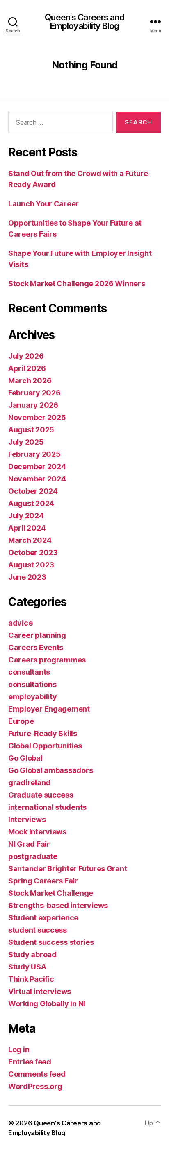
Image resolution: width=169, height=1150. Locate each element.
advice (20, 623)
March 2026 (29, 380)
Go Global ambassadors (50, 770)
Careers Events (35, 647)
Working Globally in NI (46, 1003)
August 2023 (31, 564)
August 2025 (31, 429)
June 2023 (27, 577)
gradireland (29, 782)
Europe (21, 721)
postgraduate (32, 856)
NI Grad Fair (29, 844)
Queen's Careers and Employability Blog (84, 21)
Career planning (37, 635)
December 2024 (37, 466)
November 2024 (37, 478)
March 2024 (29, 540)
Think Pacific (31, 979)
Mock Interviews (37, 831)
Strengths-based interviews (58, 905)
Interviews (27, 819)
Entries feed (29, 1061)
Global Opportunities (45, 745)
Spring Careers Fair (43, 881)
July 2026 (26, 356)
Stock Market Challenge (50, 893)
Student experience (43, 917)
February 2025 (34, 454)
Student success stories (51, 942)
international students (47, 807)
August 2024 (31, 503)
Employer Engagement (49, 709)
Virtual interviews (39, 991)
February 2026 (34, 393)
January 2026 (33, 405)
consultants (29, 672)
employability (32, 696)
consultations (32, 684)
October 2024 (33, 491)
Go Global (25, 758)
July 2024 (26, 515)
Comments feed (37, 1074)
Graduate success (40, 795)
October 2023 (33, 552)
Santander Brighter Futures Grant (67, 868)
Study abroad (32, 954)
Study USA (27, 966)
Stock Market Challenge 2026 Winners (76, 283)
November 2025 (37, 417)
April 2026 (27, 368)
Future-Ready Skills (42, 733)
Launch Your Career (43, 203)
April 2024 (27, 528)
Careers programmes (47, 659)
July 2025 (26, 442)
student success (37, 930)
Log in (18, 1049)
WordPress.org (35, 1086)
